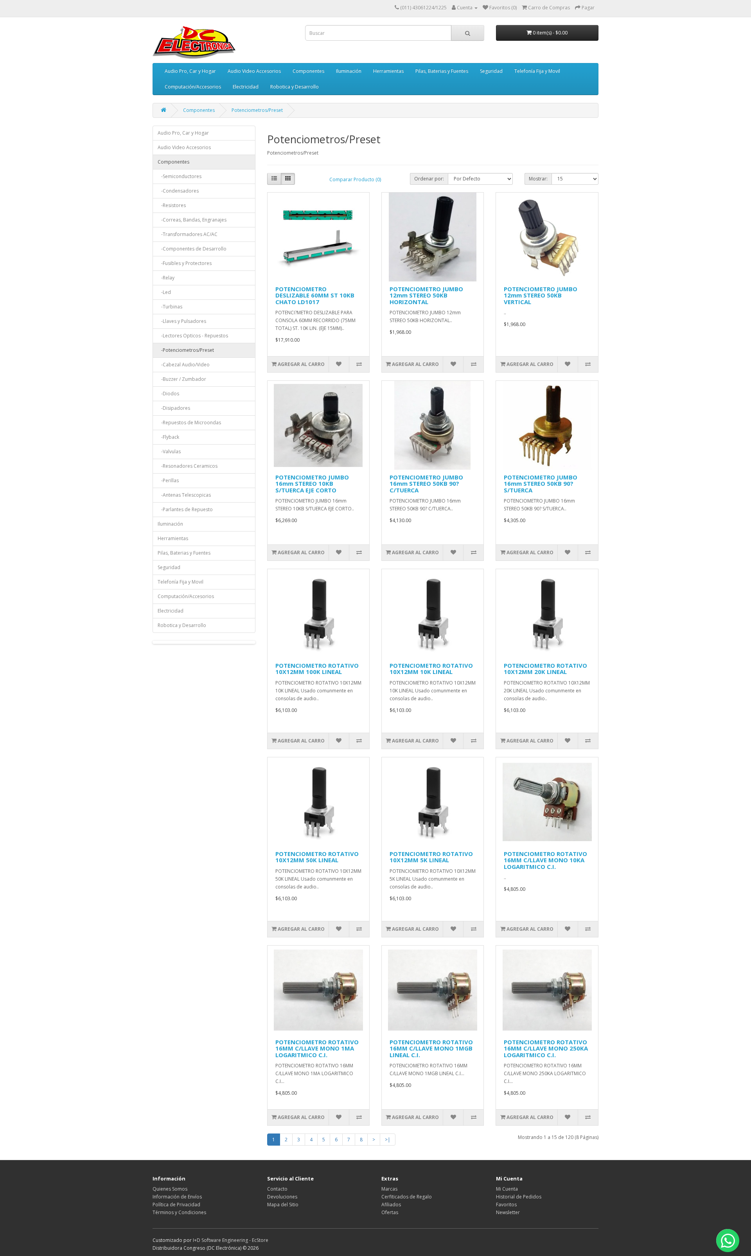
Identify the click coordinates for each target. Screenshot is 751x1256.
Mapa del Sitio (282, 1204)
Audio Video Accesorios (254, 71)
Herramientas (388, 71)
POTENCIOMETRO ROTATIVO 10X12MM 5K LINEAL (431, 857)
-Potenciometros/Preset (186, 350)
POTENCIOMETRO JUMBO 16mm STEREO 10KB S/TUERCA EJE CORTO (312, 483)
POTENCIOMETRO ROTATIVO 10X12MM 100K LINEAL (317, 668)
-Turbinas (170, 306)
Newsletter (508, 1212)
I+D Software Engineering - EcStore (230, 1240)
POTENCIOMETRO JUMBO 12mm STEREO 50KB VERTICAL (540, 295)
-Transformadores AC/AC (187, 234)
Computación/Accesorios (193, 86)
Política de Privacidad (176, 1204)
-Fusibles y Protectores (185, 263)
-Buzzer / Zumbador (182, 379)
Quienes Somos (170, 1189)
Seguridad (491, 71)
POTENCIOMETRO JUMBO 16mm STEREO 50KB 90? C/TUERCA (426, 483)
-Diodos (168, 393)
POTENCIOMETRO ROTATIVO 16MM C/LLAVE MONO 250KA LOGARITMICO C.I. (546, 1048)
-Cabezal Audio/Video (184, 364)
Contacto (277, 1189)
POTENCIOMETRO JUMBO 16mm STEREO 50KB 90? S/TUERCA (540, 483)
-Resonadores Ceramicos (187, 466)
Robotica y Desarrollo (294, 86)
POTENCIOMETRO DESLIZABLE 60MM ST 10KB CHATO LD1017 (314, 295)
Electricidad (246, 86)
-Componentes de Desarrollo (192, 248)
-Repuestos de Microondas (189, 422)
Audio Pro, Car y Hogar (190, 71)
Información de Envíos (177, 1196)
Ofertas (389, 1212)
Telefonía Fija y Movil (537, 71)
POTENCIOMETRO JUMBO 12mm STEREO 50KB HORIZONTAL (426, 295)
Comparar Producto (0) (355, 179)
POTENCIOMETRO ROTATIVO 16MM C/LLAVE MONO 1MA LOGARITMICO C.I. (317, 1048)
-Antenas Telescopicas (184, 495)
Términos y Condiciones (179, 1212)
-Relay (166, 277)
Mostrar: (538, 178)
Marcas (389, 1189)
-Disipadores (174, 408)
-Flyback (168, 437)
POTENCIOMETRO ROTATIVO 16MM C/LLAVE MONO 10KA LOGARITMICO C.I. (545, 860)
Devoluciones (282, 1196)
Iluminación (348, 71)
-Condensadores (178, 190)
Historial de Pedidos (518, 1196)
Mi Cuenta (507, 1189)
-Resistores (172, 205)
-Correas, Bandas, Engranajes (192, 219)
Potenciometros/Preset (257, 110)
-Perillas (168, 480)
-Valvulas (169, 451)
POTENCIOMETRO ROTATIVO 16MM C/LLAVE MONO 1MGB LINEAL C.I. (431, 1048)
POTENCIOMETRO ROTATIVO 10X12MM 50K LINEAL (317, 857)
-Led (164, 292)
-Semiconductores (179, 176)
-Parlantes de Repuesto (185, 509)
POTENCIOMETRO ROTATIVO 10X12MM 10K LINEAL (431, 668)
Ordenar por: (429, 178)
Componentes (308, 71)
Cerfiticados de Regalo (406, 1196)
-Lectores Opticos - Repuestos (193, 335)
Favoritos (506, 1204)
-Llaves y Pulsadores (182, 321)
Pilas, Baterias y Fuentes (441, 71)
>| (387, 1139)
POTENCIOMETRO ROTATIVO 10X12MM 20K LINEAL (545, 668)
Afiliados (391, 1204)
